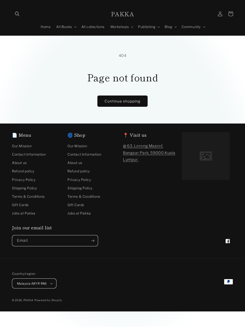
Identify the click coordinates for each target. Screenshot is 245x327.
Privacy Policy (23, 180)
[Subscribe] (92, 240)
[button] (17, 14)
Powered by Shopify (48, 300)
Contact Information (29, 154)
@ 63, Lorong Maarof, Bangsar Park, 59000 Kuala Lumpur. (149, 153)
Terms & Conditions (28, 196)
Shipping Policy (24, 188)
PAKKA (28, 300)
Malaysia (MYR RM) (32, 283)
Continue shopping (122, 101)
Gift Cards (20, 205)
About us (19, 163)
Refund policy (23, 171)
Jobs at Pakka (23, 213)
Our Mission (22, 146)
